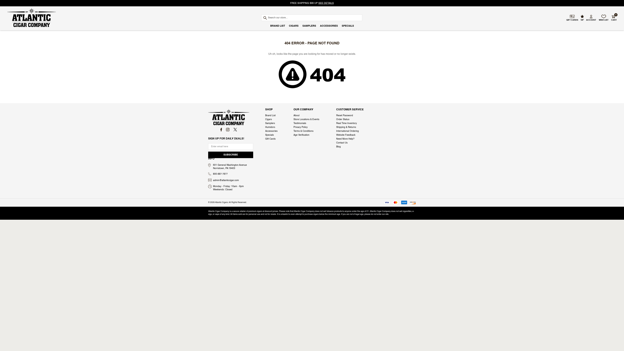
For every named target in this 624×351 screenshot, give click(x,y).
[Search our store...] (265, 18)
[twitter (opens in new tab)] (235, 129)
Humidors (270, 127)
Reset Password (344, 115)
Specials (348, 26)
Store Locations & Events (306, 119)
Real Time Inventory (346, 123)
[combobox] (311, 17)
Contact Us (342, 143)
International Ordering (347, 131)
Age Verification (301, 135)
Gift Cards (270, 139)
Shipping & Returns (346, 127)
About (296, 115)
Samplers (309, 26)
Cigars (294, 26)
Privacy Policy (300, 127)
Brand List (277, 26)
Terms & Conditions (303, 131)
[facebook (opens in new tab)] (221, 129)
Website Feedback (345, 135)
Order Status (342, 119)
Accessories (329, 26)
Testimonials (299, 123)
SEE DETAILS (326, 3)
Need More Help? (345, 139)
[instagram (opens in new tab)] (227, 129)
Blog (338, 147)
